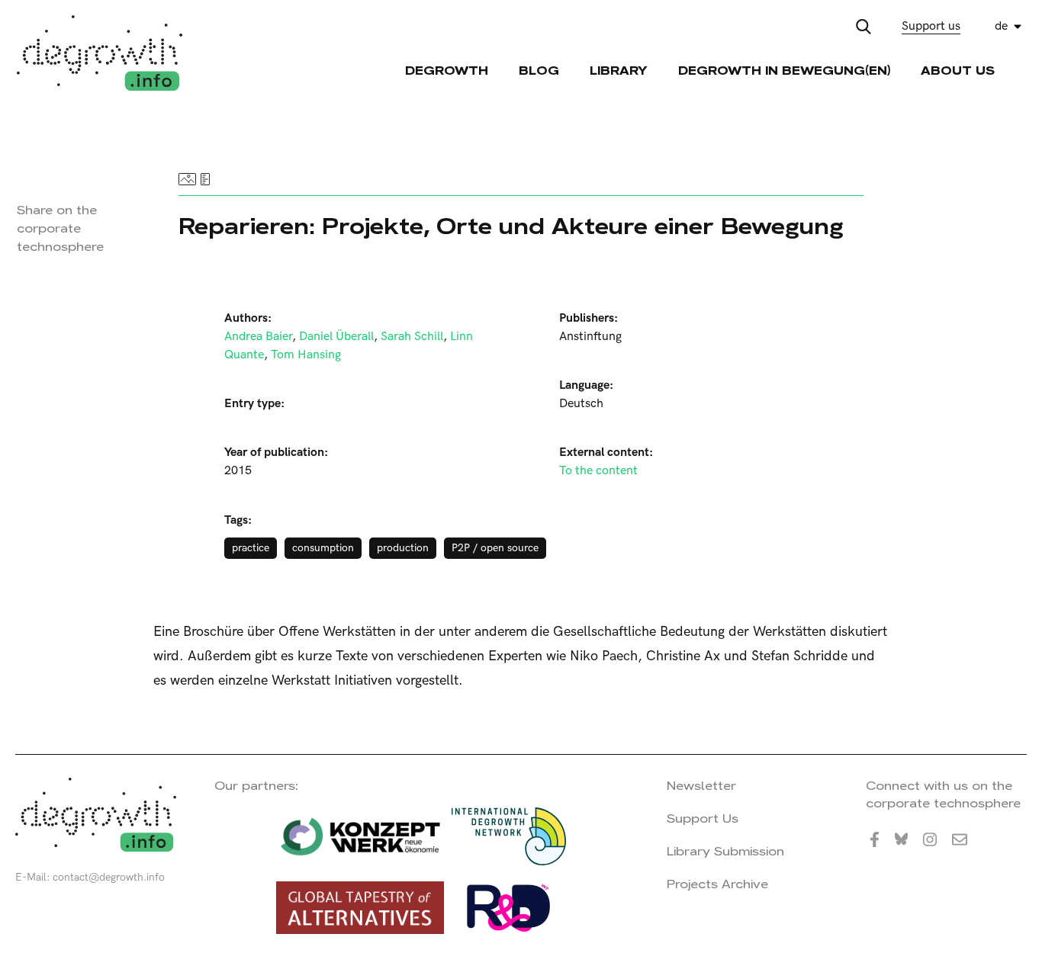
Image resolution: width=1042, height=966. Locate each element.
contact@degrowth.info (109, 877)
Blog (539, 71)
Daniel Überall (336, 336)
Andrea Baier (258, 336)
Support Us (702, 818)
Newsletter (701, 786)
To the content (598, 471)
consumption (323, 547)
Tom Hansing (306, 355)
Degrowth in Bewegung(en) (784, 71)
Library (619, 71)
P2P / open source (495, 547)
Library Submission (725, 851)
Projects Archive (717, 884)
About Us (958, 71)
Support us (931, 26)
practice (250, 547)
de (1001, 26)
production (403, 547)
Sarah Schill (412, 336)
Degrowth (446, 71)
